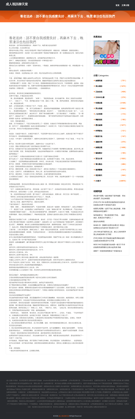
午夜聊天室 (22, 392)
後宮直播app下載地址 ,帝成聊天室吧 (19, 389)
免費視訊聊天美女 (53, 389)
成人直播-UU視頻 (12, 380)
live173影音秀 (120, 389)
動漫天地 (111, 136)
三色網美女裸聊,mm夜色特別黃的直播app (79, 398)
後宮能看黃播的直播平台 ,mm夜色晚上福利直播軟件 (83, 401)
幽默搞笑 (111, 120)
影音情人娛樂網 (58, 407)
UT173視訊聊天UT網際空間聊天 (17, 404)
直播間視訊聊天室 (100, 380)
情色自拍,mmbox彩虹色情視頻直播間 (30, 386)
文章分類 (125, 5)
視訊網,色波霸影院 (123, 386)
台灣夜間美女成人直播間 (120, 392)
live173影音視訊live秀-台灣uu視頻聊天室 (72, 395)
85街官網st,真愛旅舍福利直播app (104, 386)
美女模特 (111, 86)
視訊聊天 (111, 175)
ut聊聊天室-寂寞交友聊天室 (30, 395)
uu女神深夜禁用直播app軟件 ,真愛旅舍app (51, 401)
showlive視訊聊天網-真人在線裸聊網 (55, 380)
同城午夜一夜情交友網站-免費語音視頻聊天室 (92, 407)
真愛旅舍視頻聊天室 (38, 389)
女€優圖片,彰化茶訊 (108, 401)
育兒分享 (111, 159)
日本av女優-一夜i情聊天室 (49, 395)
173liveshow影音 (87, 380)
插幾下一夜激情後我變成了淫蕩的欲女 (107, 251)
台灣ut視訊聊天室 (75, 380)
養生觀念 (111, 164)
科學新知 (111, 131)
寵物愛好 (111, 153)
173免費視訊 (33, 404)
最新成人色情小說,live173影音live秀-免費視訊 (31, 398)
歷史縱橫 (111, 125)
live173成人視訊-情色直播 (105, 389)
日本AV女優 (111, 97)
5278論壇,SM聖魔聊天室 (55, 398)
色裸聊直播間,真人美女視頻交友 (81, 386)
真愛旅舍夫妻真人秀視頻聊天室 (78, 404)
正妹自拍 (111, 92)
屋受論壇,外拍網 (121, 401)
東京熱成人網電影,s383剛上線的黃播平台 (68, 383)
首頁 (117, 5)
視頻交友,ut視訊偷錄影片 (27, 401)
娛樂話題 (111, 147)
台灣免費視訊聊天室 (97, 404)
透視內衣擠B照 (99, 222)
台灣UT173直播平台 (13, 395)
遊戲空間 (111, 142)
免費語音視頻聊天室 (46, 404)
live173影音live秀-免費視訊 (114, 404)
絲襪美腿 (111, 81)
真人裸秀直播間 (70, 407)
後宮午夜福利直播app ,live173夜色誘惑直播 (97, 383)
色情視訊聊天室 (65, 389)
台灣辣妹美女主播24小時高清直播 (69, 392)
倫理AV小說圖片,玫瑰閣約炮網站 (104, 398)
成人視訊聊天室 (17, 4)
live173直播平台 (90, 389)
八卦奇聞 (111, 114)
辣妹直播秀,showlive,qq (49, 392)
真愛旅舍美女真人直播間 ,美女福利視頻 (57, 386)
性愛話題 (111, 103)
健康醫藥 (111, 170)
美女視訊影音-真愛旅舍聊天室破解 (30, 380)
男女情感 (111, 108)
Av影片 (111, 181)
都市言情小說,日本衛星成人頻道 (98, 395)
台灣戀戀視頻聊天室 (33, 392)
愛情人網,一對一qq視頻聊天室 (44, 383)
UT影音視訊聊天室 (77, 389)
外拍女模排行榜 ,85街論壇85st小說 (21, 383)
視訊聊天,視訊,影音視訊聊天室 (42, 407)
